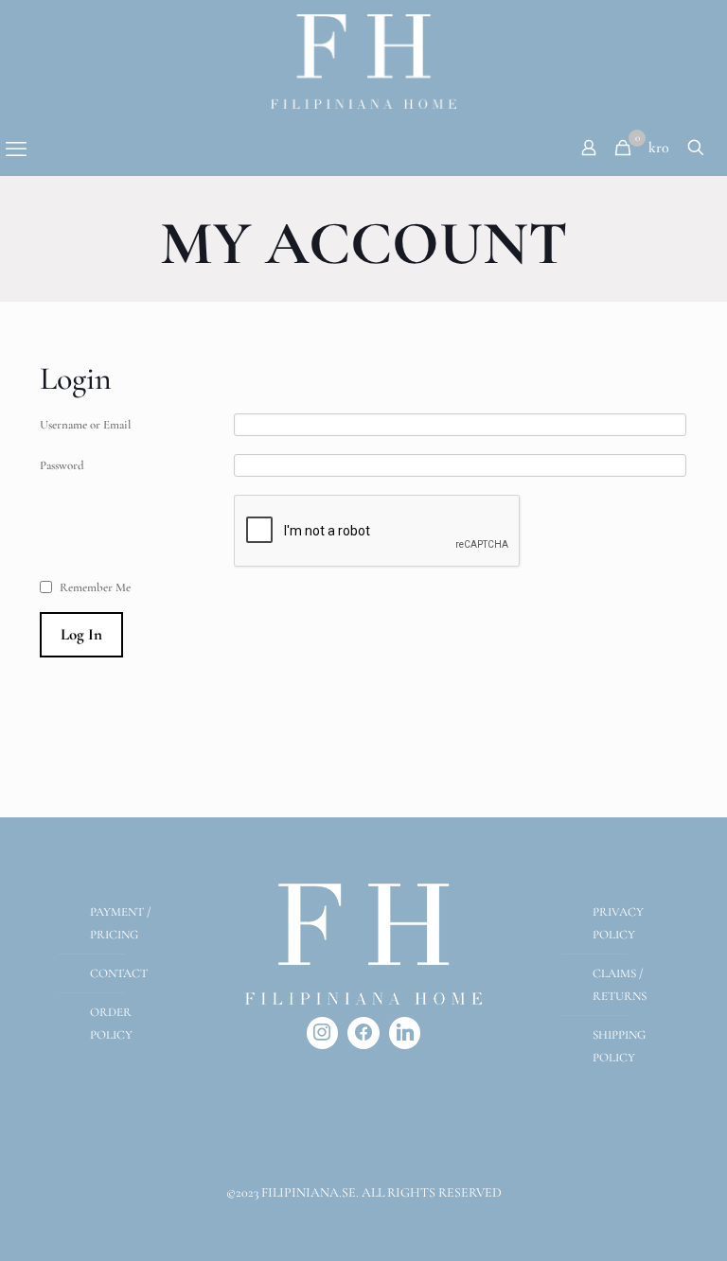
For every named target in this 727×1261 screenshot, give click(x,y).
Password (62, 465)
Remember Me (95, 587)
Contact (119, 973)
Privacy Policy (618, 923)
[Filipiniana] (363, 61)
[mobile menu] (16, 149)
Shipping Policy (619, 1046)
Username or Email (85, 424)
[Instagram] (323, 1033)
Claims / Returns (620, 985)
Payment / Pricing (120, 923)
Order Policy (111, 1023)
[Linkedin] (405, 1033)
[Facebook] (363, 1033)
